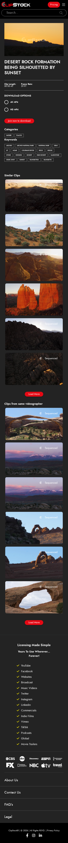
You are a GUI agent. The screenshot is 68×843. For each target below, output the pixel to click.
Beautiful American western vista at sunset (29, 502)
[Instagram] (33, 835)
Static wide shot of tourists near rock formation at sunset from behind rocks (29, 536)
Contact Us (12, 792)
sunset (22, 160)
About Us (11, 780)
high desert (41, 155)
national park (44, 145)
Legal (8, 817)
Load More (34, 394)
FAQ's (8, 804)
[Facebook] (27, 835)
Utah (56, 145)
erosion (19, 155)
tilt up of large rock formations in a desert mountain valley (29, 204)
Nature (9, 135)
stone (8, 155)
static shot (10, 160)
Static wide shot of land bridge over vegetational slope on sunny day (29, 432)
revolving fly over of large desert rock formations (29, 273)
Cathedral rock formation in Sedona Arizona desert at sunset (29, 308)
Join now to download (19, 121)
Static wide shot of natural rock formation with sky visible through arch (29, 606)
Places (19, 135)
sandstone (55, 155)
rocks (50, 150)
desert (29, 155)
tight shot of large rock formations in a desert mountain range (29, 377)
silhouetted (34, 160)
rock (41, 150)
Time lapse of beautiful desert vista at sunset (29, 467)
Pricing (54, 4)
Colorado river (28, 150)
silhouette (48, 160)
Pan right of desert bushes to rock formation (29, 239)
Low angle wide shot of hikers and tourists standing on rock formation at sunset (29, 571)
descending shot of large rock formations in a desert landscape (29, 343)
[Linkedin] (40, 835)
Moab (15, 150)
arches (9, 145)
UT (7, 150)
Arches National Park (25, 145)
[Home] (16, 4)
